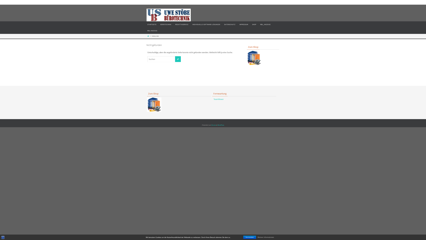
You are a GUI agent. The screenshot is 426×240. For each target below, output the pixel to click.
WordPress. (221, 125)
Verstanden (250, 237)
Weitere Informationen (266, 237)
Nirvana (213, 125)
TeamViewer (218, 99)
